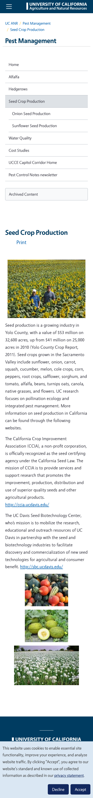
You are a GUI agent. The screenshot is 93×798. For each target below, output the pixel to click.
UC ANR (11, 23)
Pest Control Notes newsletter (33, 174)
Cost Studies (19, 150)
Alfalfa (14, 76)
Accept (80, 789)
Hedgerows (18, 88)
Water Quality (20, 138)
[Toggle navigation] (9, 6)
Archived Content (23, 194)
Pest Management (37, 23)
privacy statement (69, 775)
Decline (58, 789)
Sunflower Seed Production (34, 125)
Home (14, 64)
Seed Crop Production (27, 101)
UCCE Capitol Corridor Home (33, 162)
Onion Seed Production (31, 113)
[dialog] (46, 769)
